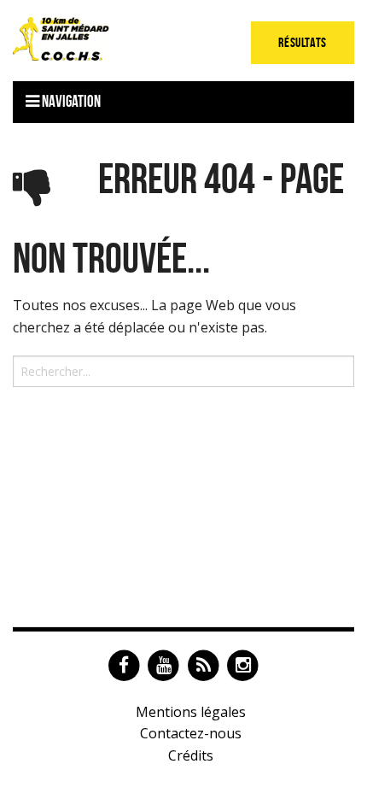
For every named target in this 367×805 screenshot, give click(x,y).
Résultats (302, 42)
